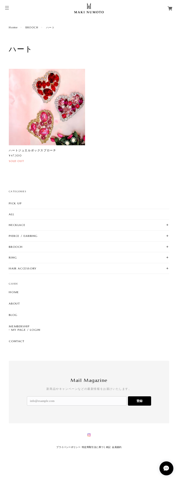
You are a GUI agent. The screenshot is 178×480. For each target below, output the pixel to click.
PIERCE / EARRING (23, 236)
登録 (140, 401)
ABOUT (14, 303)
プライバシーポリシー (68, 447)
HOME (14, 292)
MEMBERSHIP (19, 326)
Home (13, 27)
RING (13, 257)
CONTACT (16, 341)
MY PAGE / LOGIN (25, 329)
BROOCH (31, 27)
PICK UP (15, 203)
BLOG (13, 315)
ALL (11, 214)
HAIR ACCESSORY (22, 268)
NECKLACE (17, 225)
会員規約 (117, 447)
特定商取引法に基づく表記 (96, 447)
